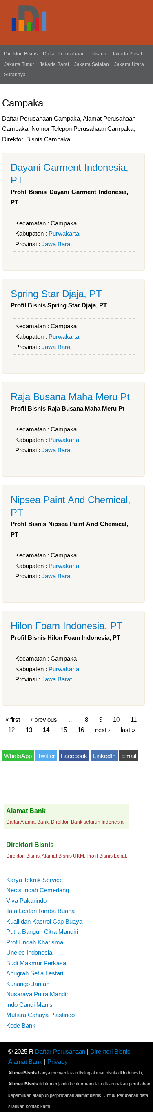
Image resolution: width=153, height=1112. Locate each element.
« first (12, 719)
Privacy (57, 1061)
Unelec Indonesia (29, 952)
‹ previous (44, 719)
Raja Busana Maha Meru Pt (70, 396)
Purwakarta (64, 233)
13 (29, 729)
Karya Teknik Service (34, 879)
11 (134, 719)
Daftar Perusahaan (64, 54)
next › (102, 729)
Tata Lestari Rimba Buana (40, 910)
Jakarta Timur (19, 64)
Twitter (46, 755)
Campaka (64, 223)
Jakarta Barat (54, 64)
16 (81, 729)
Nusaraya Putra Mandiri (37, 993)
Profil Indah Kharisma (34, 942)
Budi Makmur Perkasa (36, 962)
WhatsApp (18, 755)
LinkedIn (104, 755)
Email (128, 755)
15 (63, 729)
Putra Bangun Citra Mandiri (42, 931)
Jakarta (98, 54)
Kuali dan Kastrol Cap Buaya (44, 921)
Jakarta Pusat (127, 54)
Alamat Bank (25, 1061)
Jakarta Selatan (91, 64)
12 (11, 729)
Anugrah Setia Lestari (34, 973)
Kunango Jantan (27, 983)
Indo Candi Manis (29, 1004)
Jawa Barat (57, 244)
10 (116, 719)
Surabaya (15, 74)
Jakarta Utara (129, 64)
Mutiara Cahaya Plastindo (40, 1014)
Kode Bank (20, 1025)
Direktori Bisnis (21, 54)
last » (128, 729)
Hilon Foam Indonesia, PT (67, 625)
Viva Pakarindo (26, 900)
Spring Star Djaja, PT (56, 293)
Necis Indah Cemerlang (37, 890)
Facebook (74, 755)
